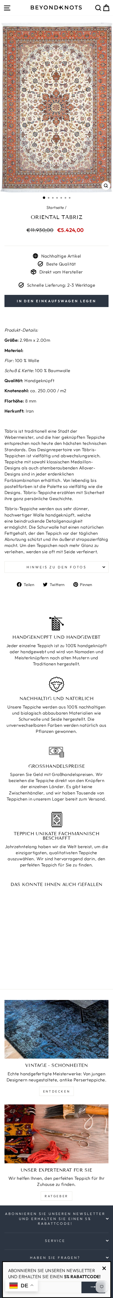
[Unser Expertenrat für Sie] (56, 1133)
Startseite (55, 207)
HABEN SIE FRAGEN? (55, 1257)
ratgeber (56, 1196)
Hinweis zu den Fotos (56, 567)
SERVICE (55, 1240)
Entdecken (56, 1091)
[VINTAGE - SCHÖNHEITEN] (56, 1029)
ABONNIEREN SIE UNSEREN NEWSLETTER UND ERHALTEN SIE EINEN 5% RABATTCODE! (55, 1219)
